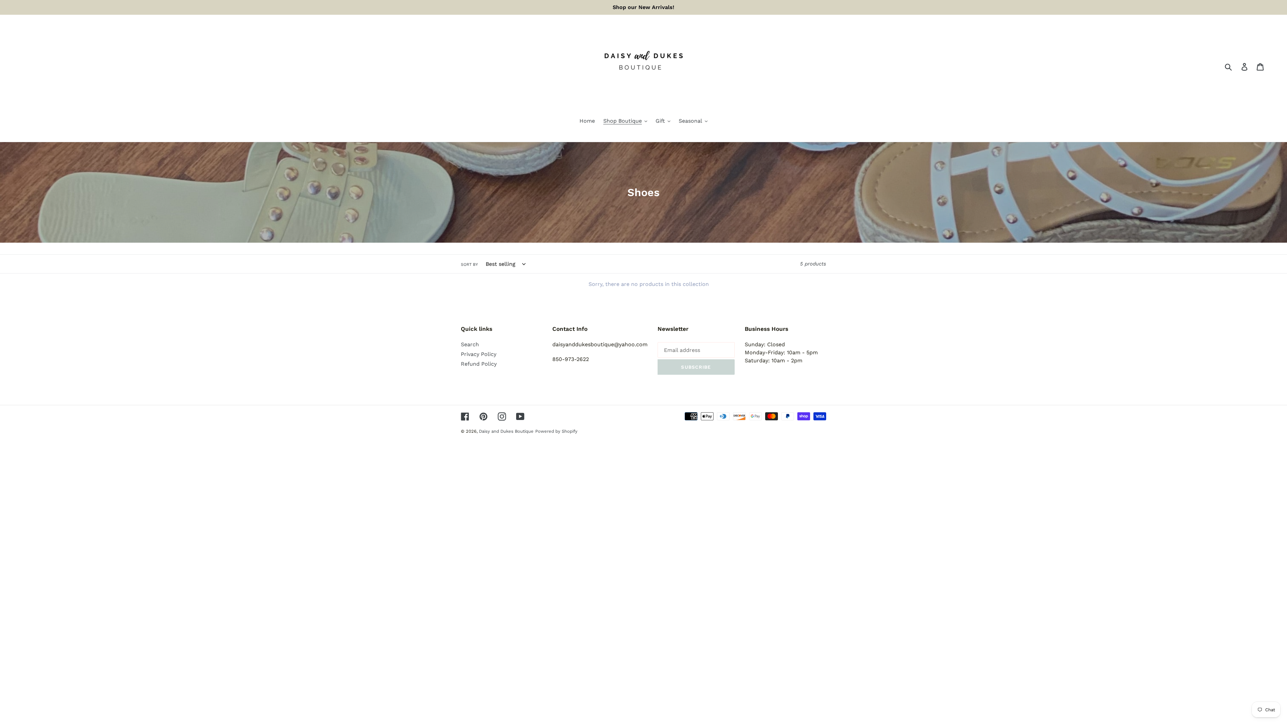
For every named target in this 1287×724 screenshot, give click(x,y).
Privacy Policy (478, 354)
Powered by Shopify (556, 431)
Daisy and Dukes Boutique (506, 431)
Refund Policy (479, 364)
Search (470, 344)
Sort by (469, 264)
